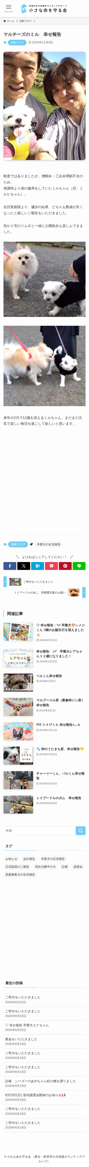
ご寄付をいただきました (23, 999)
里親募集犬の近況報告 (20, 874)
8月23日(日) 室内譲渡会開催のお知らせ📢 (35, 1097)
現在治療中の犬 (45, 866)
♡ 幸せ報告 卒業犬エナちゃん (27, 1027)
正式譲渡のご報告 (17, 866)
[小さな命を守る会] (44, 8)
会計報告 (29, 859)
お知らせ (11, 859)
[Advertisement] (44, 484)
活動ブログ (17, 42)
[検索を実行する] (81, 830)
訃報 (65, 866)
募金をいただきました (21, 1041)
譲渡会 (78, 866)
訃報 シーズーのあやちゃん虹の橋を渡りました (40, 1083)
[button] (9, 566)
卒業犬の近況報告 (49, 544)
